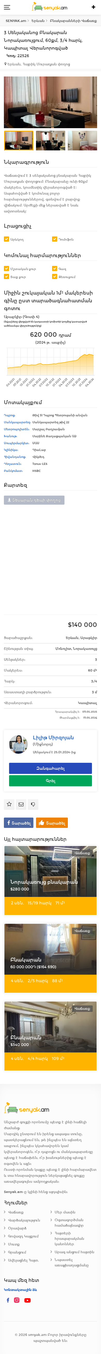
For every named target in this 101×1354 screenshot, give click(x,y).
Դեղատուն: (12, 464)
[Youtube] (28, 1300)
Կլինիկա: (11, 450)
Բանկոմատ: (13, 471)
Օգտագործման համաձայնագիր (69, 1223)
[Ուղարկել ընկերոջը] (21, 804)
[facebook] (8, 1300)
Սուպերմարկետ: (16, 443)
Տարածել (21, 823)
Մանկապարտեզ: (17, 422)
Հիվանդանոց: (15, 457)
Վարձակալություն (24, 1220)
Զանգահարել (51, 768)
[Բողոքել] (33, 804)
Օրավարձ (17, 1228)
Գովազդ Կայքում (23, 1236)
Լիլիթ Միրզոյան (53, 737)
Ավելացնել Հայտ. (23, 1260)
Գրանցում (17, 1252)
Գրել (50, 780)
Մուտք (14, 1244)
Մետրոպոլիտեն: (17, 429)
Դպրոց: (9, 415)
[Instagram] (18, 1300)
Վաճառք (16, 1212)
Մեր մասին (65, 1212)
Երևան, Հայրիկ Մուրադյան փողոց (38, 64)
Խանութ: (10, 436)
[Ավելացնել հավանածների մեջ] (9, 804)
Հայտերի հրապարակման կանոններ (69, 1238)
